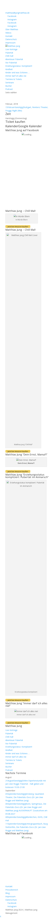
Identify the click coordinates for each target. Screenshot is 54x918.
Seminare (9, 82)
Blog (7, 893)
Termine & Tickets (13, 79)
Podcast (9, 89)
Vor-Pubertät (11, 62)
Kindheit (9, 69)
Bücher (8, 86)
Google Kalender (30, 126)
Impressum (10, 42)
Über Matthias (11, 29)
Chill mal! (9, 56)
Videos (8, 32)
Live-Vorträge (11, 49)
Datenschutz (11, 39)
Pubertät (9, 52)
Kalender (11, 126)
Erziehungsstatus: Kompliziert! (18, 66)
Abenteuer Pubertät (14, 59)
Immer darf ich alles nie (15, 76)
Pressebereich (11, 889)
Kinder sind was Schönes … (17, 72)
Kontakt (8, 36)
